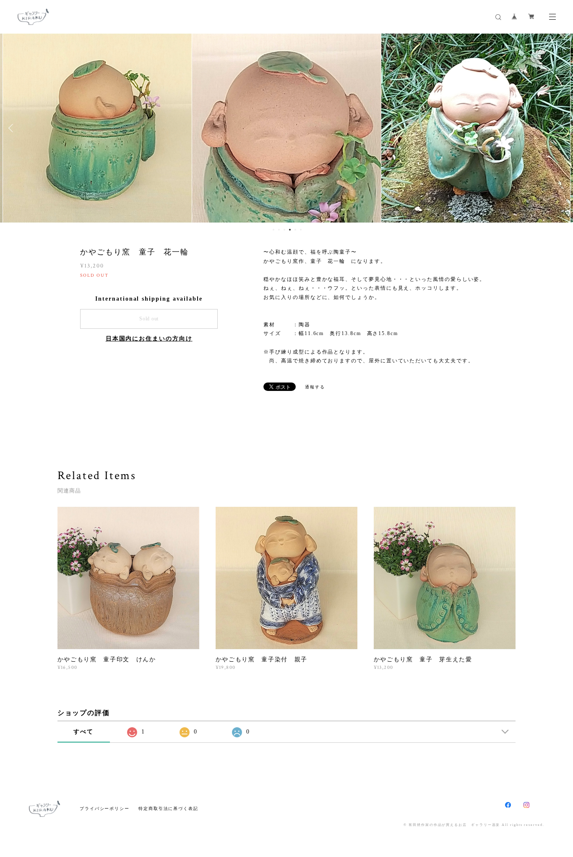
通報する (315, 387)
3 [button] (284, 230)
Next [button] (560, 128)
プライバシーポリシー (105, 808)
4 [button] (290, 230)
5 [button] (295, 230)
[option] (97, 128)
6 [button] (301, 230)
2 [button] (279, 230)
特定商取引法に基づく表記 (168, 808)
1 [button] (273, 230)
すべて (83, 732)
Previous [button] (12, 128)
